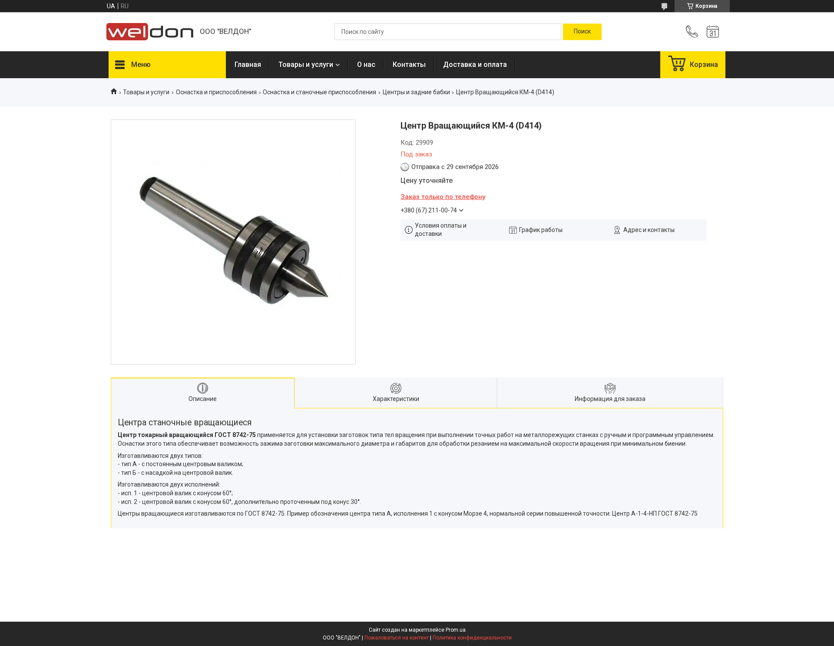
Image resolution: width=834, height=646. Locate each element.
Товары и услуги (305, 64)
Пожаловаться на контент (396, 638)
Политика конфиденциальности (472, 638)
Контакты (409, 64)
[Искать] (582, 31)
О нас (366, 64)
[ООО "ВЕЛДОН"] (149, 31)
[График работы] (713, 31)
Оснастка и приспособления (216, 92)
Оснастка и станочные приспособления (319, 92)
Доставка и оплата (475, 64)
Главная (248, 64)
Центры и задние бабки (416, 92)
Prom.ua (456, 630)
